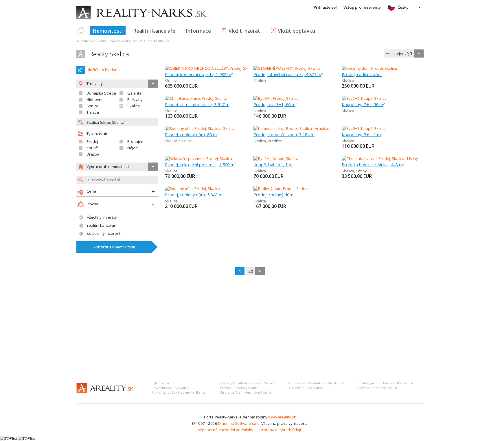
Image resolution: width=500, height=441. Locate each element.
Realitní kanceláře (154, 30)
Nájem (133, 147)
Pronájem (135, 141)
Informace (198, 30)
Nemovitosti (108, 30)
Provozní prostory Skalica (239, 388)
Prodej (92, 141)
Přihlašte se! (325, 7)
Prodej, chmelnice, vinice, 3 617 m (198, 104)
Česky (403, 7)
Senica (92, 105)
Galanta (134, 93)
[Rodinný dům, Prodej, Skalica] (369, 68)
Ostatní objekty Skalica (306, 388)
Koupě (92, 147)
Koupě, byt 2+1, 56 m (363, 104)
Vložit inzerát (244, 30)
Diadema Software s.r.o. (239, 423)
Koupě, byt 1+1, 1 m (273, 164)
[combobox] (404, 53)
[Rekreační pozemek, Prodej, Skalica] (198, 158)
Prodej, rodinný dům (362, 74)
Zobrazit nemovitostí (114, 247)
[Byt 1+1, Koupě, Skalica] (275, 158)
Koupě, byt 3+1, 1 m (362, 134)
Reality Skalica (109, 53)
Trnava (93, 112)
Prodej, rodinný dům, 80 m (191, 134)
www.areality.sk (282, 417)
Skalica (133, 105)
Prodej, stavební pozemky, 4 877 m (288, 74)
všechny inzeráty (102, 217)
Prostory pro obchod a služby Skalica (385, 383)
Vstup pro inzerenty (362, 7)
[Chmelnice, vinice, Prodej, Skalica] (196, 98)
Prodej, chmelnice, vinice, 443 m (373, 164)
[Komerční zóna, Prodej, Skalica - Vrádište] (291, 128)
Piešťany (135, 99)
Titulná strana (80, 30)
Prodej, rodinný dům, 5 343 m (194, 195)
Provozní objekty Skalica (170, 388)
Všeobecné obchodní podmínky (225, 429)
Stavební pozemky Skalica (377, 388)
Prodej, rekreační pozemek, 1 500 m (200, 164)
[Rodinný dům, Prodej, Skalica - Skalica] (200, 128)
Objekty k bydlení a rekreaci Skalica (247, 383)
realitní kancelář (101, 225)
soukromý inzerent (103, 233)
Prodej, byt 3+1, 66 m (275, 104)
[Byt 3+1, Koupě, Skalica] (364, 128)
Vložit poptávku (296, 30)
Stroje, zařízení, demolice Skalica (245, 392)
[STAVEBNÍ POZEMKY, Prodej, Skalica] (287, 68)
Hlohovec (95, 99)
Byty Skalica (160, 383)
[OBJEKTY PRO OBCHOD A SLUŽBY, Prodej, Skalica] (208, 68)
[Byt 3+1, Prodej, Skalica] (276, 98)
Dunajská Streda (101, 93)
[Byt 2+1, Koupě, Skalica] (364, 98)
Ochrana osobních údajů (280, 429)
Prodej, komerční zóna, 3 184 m (284, 134)
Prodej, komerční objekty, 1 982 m (199, 74)
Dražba (93, 154)
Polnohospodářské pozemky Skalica (179, 392)
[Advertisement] (250, 324)
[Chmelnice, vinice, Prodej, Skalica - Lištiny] (380, 158)
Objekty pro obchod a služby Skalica (316, 383)
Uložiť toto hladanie (104, 69)
